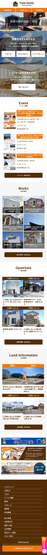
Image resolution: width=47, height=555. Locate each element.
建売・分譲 (8, 525)
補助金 (6, 508)
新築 (6, 501)
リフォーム (8, 505)
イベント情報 (9, 498)
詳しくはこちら (23, 87)
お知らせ (7, 490)
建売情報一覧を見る (23, 342)
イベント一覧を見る (23, 175)
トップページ (9, 487)
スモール (8, 54)
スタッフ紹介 (8, 536)
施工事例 (7, 518)
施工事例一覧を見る (23, 255)
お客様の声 (8, 521)
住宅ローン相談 (10, 532)
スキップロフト (23, 54)
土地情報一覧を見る (23, 427)
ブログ (6, 494)
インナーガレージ (38, 54)
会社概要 (7, 512)
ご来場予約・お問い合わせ (23, 548)
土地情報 (7, 529)
